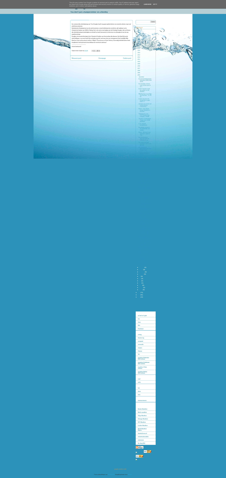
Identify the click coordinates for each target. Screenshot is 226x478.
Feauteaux (140, 328)
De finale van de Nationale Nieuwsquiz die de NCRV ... (145, 159)
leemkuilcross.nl (142, 433)
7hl (139, 354)
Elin (139, 325)
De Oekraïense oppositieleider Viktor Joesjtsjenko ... (145, 228)
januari (141, 289)
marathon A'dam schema (142, 367)
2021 (139, 39)
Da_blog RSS (141, 443)
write (139, 382)
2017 (139, 46)
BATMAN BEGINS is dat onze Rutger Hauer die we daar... (145, 243)
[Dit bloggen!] (94, 51)
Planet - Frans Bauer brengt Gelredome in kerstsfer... (144, 110)
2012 (139, 57)
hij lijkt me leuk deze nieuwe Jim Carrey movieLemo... (144, 164)
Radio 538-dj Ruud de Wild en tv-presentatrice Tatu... (144, 258)
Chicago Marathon (143, 419)
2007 (139, 68)
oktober (141, 269)
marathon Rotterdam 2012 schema (143, 358)
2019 (139, 41)
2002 (139, 295)
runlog (140, 334)
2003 (139, 292)
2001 (139, 297)
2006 (139, 70)
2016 (139, 48)
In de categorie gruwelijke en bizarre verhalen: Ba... (145, 169)
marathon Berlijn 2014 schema (142, 372)
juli (140, 276)
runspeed (140, 341)
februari (141, 287)
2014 (139, 52)
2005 (139, 72)
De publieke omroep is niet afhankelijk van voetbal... (144, 129)
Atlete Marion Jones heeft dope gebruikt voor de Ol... (144, 253)
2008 (139, 66)
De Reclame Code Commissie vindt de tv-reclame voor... (144, 233)
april (140, 283)
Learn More (147, 4)
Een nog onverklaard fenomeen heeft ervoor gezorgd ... (145, 144)
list (139, 388)
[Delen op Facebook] (97, 51)
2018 (139, 43)
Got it (155, 4)
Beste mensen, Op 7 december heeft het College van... (144, 213)
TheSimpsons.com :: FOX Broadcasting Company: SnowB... (144, 115)
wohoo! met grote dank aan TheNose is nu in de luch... (145, 193)
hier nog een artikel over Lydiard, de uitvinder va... (145, 184)
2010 (139, 61)
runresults (140, 344)
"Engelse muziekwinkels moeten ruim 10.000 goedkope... (145, 120)
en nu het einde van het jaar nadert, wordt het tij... (145, 248)
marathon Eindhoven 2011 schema (143, 363)
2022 (139, 37)
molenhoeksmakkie (143, 436)
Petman (140, 351)
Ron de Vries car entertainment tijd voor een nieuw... (145, 223)
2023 (139, 34)
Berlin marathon (142, 412)
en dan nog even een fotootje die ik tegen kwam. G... (144, 100)
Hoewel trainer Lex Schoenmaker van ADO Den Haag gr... (144, 208)
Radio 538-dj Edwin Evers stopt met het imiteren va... (144, 263)
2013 (139, 55)
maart (140, 285)
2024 (139, 32)
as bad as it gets (142, 315)
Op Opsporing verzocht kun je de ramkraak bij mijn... (145, 173)
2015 (139, 50)
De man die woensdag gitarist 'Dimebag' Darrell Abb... (144, 198)
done (139, 391)
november (141, 267)
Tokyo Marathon (142, 415)
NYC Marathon (142, 422)
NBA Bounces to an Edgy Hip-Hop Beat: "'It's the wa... (145, 95)
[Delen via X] (96, 51)
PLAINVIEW (111, 474)
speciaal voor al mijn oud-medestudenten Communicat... (145, 105)
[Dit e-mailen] (92, 51)
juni (140, 278)
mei (140, 280)
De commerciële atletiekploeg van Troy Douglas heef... (145, 149)
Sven (139, 322)
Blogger (130, 474)
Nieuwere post (76, 58)
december (141, 77)
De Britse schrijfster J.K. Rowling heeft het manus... (145, 154)
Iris (139, 319)
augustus (141, 274)
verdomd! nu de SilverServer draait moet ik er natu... (144, 178)
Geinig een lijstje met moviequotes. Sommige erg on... (144, 218)
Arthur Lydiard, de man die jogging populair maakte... (144, 188)
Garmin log (141, 338)
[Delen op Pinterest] (99, 51)
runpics (140, 347)
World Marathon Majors (142, 429)
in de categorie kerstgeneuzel (143, 124)
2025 (139, 30)
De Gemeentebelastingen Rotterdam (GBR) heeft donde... (145, 80)
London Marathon (143, 425)
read (139, 379)
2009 (139, 63)
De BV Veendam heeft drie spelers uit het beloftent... (144, 90)
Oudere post (127, 58)
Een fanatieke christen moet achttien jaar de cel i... (145, 85)
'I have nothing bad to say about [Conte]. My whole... (145, 238)
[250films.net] (139, 452)
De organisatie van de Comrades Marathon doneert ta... (144, 203)
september (142, 272)
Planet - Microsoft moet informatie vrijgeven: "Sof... (145, 134)
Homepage (102, 58)
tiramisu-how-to (142, 400)
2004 (139, 75)
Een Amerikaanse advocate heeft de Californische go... (144, 139)
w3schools (141, 440)
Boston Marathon (142, 409)
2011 (139, 59)
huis (139, 394)
